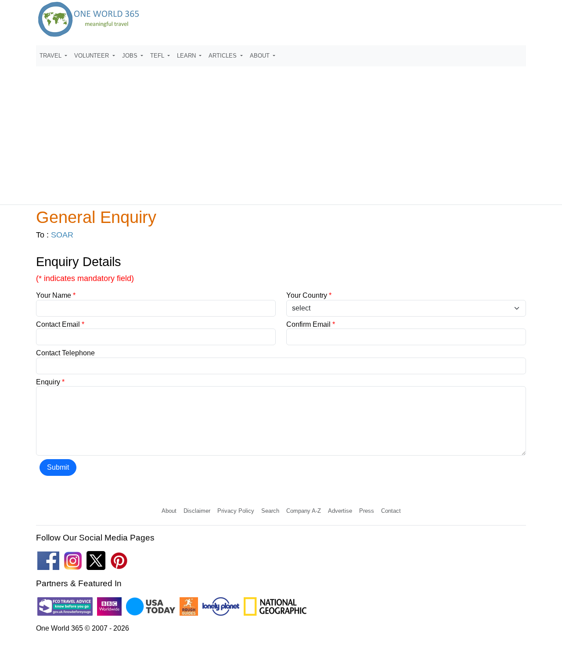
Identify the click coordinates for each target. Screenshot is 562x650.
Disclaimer (197, 511)
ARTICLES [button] (223, 55)
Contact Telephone (65, 353)
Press (366, 511)
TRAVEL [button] (51, 55)
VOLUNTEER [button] (92, 55)
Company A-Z (303, 511)
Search (270, 511)
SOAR (62, 234)
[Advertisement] (281, 131)
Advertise (340, 511)
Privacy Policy (235, 511)
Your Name (56, 295)
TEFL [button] (158, 55)
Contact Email (60, 324)
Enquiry (50, 382)
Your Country (308, 295)
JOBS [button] (130, 55)
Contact (391, 511)
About (169, 511)
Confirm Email (310, 324)
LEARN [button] (187, 55)
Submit (58, 467)
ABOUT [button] (260, 55)
